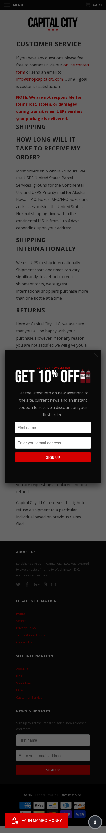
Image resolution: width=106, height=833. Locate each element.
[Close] (96, 354)
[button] (95, 822)
